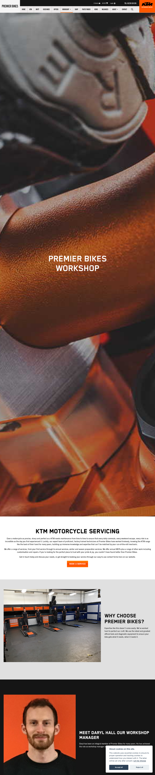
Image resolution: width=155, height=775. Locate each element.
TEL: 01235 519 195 (130, 3)
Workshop (65, 9)
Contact (124, 9)
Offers (56, 9)
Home (23, 9)
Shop (76, 9)
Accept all (119, 767)
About (114, 9)
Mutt (37, 9)
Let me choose (139, 761)
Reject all (139, 767)
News (96, 9)
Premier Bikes (10, 6)
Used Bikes (46, 9)
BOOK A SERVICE (77, 564)
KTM (30, 9)
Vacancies (105, 9)
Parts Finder (86, 9)
